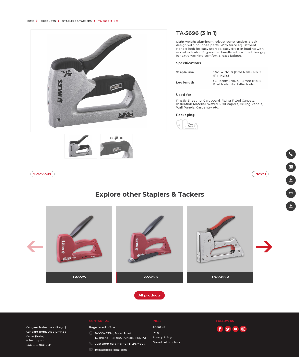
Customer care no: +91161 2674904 (120, 343)
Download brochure (166, 342)
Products (48, 21)
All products (150, 295)
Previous (43, 174)
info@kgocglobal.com (111, 349)
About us (159, 327)
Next (259, 174)
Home (30, 21)
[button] (264, 247)
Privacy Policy (162, 337)
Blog (156, 332)
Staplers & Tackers (77, 21)
